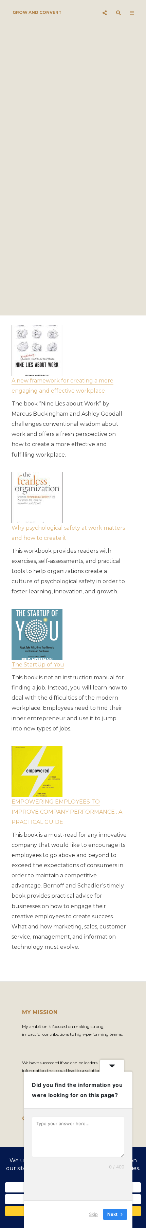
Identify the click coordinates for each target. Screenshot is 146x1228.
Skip (93, 1214)
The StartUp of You (38, 664)
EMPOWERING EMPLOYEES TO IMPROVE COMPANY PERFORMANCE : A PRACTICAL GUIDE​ (67, 811)
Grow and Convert (37, 12)
